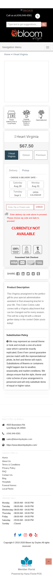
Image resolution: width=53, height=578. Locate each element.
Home (7, 54)
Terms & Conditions (11, 464)
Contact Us (7, 475)
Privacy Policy (8, 468)
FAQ (4, 471)
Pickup (25, 170)
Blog (4, 478)
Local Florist (7, 489)
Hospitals (6, 482)
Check (39, 207)
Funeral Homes (9, 485)
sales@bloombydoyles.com (19, 439)
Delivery (13, 170)
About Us (6, 461)
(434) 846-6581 (13, 433)
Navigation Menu (11, 47)
